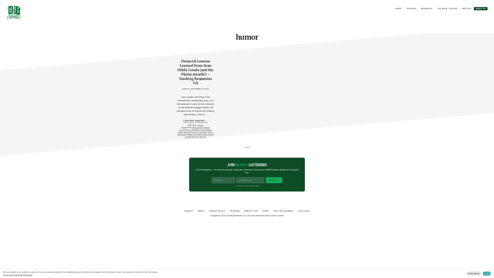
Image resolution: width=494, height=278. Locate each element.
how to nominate (200, 132)
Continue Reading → (195, 121)
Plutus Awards (208, 134)
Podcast (200, 125)
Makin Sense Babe (195, 134)
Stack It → (274, 180)
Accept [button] (486, 273)
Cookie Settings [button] (473, 273)
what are (202, 137)
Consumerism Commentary (189, 130)
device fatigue (205, 130)
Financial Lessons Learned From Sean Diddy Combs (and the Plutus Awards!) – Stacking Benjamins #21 (196, 72)
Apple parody (197, 127)
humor (210, 132)
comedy (206, 127)
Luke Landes (182, 134)
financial (187, 132)
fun (192, 132)
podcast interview (192, 137)
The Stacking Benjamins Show (22, 13)
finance (180, 132)
